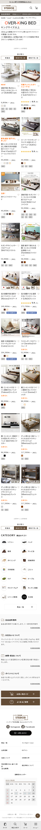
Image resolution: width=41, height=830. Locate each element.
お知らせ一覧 (12, 814)
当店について (5, 758)
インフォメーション (28, 743)
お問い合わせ (22, 733)
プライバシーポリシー (26, 814)
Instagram (15, 727)
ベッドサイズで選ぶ (18, 18)
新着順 (7, 58)
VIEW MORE (35, 628)
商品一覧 (20, 607)
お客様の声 (25, 758)
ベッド (9, 18)
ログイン (25, 750)
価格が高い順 (33, 58)
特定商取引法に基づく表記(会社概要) (9, 766)
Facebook (30, 727)
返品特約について (28, 765)
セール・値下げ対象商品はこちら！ (20, 2)
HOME (3, 18)
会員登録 (4, 750)
